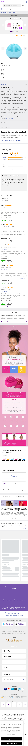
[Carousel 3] (13, 518)
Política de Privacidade (14, 608)
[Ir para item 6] (17, 31)
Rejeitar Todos (11, 739)
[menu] (1, 5)
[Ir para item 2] (12, 31)
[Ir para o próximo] (25, 48)
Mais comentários (5, 306)
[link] (14, 25)
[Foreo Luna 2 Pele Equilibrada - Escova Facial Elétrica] (9, 25)
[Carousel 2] (12, 518)
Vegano (2, 69)
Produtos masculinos (20, 600)
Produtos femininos (9, 600)
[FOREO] (5, 455)
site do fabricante (9, 118)
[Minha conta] (23, 2)
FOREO (10, 12)
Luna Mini (15, 12)
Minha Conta (7, 674)
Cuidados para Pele (5, 65)
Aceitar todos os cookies (11, 743)
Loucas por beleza (8, 680)
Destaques (6, 662)
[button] (20, 28)
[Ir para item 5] (16, 31)
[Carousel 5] (15, 518)
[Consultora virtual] (23, 5)
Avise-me (14, 476)
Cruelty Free (3, 71)
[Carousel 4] (14, 518)
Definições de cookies (12, 734)
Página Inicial (4, 12)
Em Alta (6, 667)
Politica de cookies (12, 731)
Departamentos (7, 656)
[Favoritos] (26, 2)
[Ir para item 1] (11, 31)
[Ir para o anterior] (2, 48)
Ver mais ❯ (25, 528)
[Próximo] (25, 25)
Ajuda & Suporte (8, 651)
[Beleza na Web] (3, 2)
